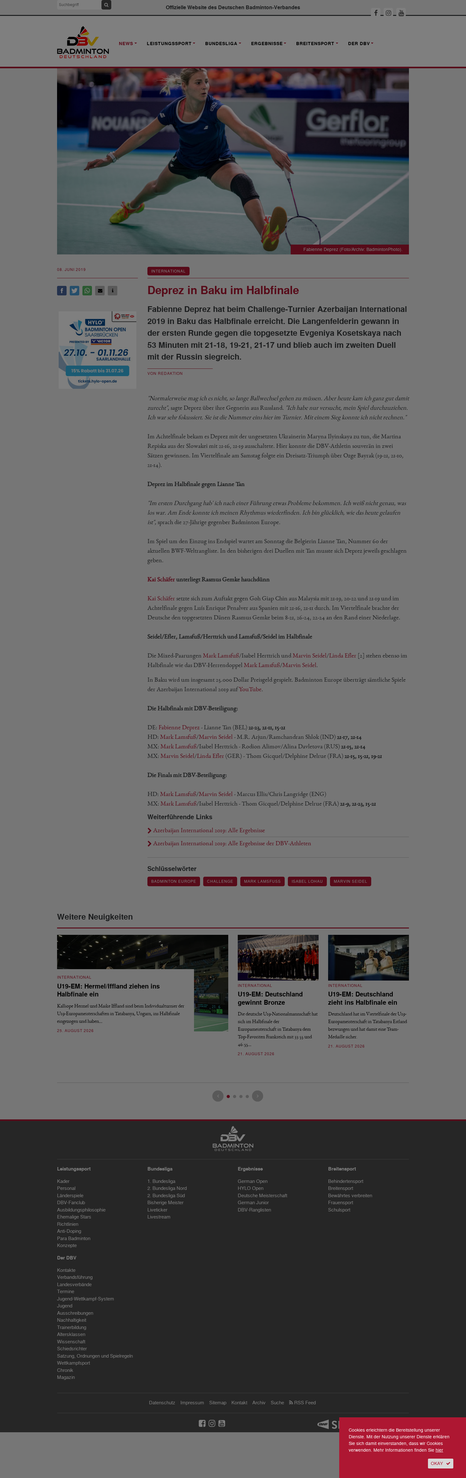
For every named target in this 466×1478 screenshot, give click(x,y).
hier (439, 1450)
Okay (437, 1463)
